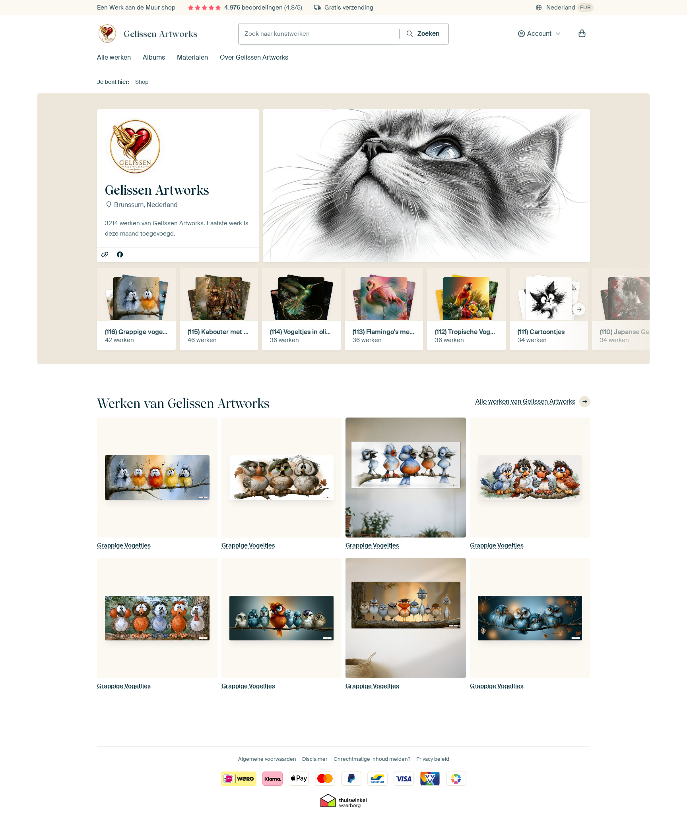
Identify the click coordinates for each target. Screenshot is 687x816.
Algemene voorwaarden (267, 759)
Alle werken (114, 57)
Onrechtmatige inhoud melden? (372, 759)
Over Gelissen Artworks (254, 57)
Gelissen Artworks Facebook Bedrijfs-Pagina (120, 255)
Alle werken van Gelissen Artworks (525, 401)
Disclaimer (315, 759)
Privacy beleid (432, 759)
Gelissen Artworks (160, 34)
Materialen (192, 57)
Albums (154, 57)
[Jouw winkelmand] (582, 34)
